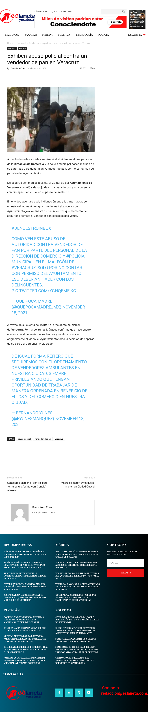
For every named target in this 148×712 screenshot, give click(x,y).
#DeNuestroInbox (31, 228)
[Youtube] (89, 692)
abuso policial (24, 438)
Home (10, 43)
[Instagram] (69, 692)
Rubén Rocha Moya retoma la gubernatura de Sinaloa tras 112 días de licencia (25, 576)
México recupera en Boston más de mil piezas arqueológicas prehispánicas (137, 20)
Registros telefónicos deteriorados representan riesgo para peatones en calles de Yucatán (76, 554)
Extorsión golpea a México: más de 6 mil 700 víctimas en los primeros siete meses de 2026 (25, 586)
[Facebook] (10, 76)
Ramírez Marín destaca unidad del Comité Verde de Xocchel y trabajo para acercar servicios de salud (24, 565)
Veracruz (59, 438)
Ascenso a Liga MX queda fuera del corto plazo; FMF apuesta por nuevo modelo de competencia (25, 597)
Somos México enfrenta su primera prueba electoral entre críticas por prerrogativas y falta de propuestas (76, 649)
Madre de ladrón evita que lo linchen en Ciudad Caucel (78, 484)
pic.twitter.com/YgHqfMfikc (44, 290)
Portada (22, 48)
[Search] (123, 11)
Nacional (21, 43)
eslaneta (126, 573)
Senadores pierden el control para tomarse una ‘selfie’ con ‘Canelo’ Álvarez (27, 486)
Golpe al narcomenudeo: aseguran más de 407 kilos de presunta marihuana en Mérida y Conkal (24, 619)
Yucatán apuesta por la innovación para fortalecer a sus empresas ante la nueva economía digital (25, 638)
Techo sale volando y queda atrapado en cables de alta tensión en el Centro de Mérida (77, 586)
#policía (75, 256)
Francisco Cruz (17, 68)
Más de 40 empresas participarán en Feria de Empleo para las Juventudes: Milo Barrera (25, 554)
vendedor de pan (43, 438)
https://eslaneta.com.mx (43, 512)
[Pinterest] (27, 76)
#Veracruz (24, 267)
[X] (19, 76)
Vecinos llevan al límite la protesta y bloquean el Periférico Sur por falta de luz (77, 576)
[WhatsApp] (35, 76)
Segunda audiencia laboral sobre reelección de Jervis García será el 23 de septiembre (77, 619)
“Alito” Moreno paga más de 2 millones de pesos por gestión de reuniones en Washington (74, 660)
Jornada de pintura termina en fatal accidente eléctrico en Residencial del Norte (76, 565)
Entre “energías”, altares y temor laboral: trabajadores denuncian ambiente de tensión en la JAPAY (75, 630)
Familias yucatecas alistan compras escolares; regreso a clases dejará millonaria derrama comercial (24, 660)
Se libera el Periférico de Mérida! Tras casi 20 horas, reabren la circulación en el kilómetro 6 (26, 649)
